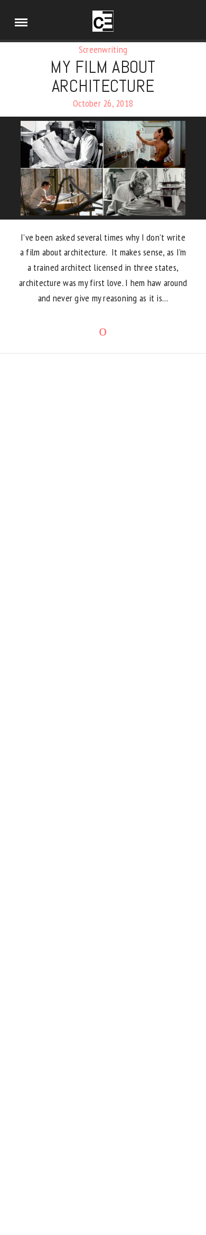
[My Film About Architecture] (103, 168)
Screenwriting (103, 49)
